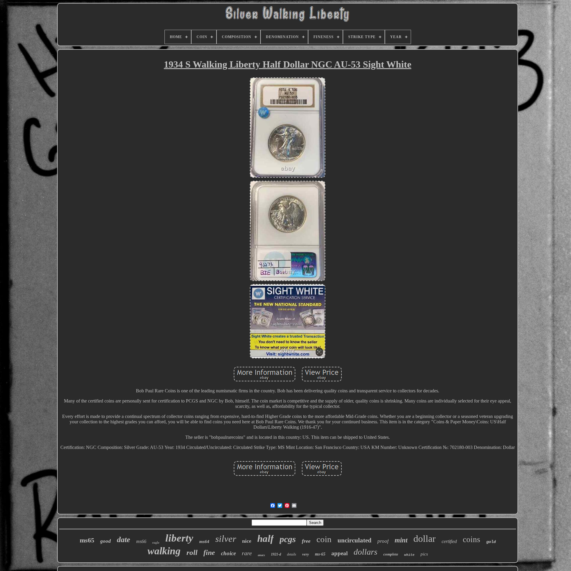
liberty (179, 538)
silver (225, 538)
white (409, 555)
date (123, 539)
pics (424, 554)
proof (383, 541)
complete (390, 554)
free (306, 541)
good (105, 541)
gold (491, 541)
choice (228, 553)
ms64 (204, 541)
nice (246, 541)
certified (449, 541)
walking (164, 550)
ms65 (87, 540)
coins (471, 539)
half (265, 538)
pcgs (288, 539)
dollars (365, 551)
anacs (261, 555)
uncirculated (354, 540)
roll (191, 552)
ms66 (141, 541)
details (291, 554)
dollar (424, 538)
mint (401, 540)
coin (324, 539)
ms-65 (320, 554)
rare (247, 553)
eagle (155, 542)
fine (209, 552)
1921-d (276, 554)
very (305, 554)
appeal (339, 553)
